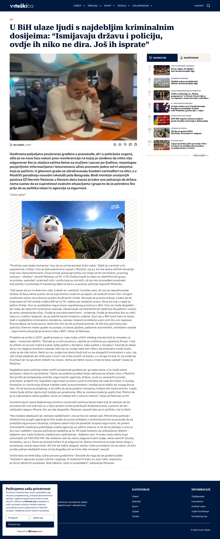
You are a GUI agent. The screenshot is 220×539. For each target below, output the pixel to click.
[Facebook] (114, 145)
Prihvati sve (14, 524)
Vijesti (77, 5)
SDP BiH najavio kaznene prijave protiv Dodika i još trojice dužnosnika (189, 120)
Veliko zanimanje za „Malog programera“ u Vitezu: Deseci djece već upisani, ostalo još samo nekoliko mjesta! (189, 97)
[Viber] (125, 145)
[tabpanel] (178, 111)
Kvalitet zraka (198, 506)
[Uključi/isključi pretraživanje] (208, 6)
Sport (107, 5)
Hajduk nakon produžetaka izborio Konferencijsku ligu (184, 82)
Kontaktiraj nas (199, 516)
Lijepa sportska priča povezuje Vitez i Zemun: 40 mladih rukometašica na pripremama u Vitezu (188, 146)
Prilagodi (13, 517)
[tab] (162, 58)
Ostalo (121, 5)
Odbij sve (38, 517)
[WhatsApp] (120, 145)
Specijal (93, 5)
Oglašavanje (140, 5)
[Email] (130, 145)
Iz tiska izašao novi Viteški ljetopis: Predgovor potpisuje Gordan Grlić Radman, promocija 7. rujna (188, 108)
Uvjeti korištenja (200, 511)
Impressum (197, 501)
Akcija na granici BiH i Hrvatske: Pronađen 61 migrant (186, 132)
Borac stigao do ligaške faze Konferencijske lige (183, 70)
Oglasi (135, 511)
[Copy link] (135, 145)
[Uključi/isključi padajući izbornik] (84, 6)
